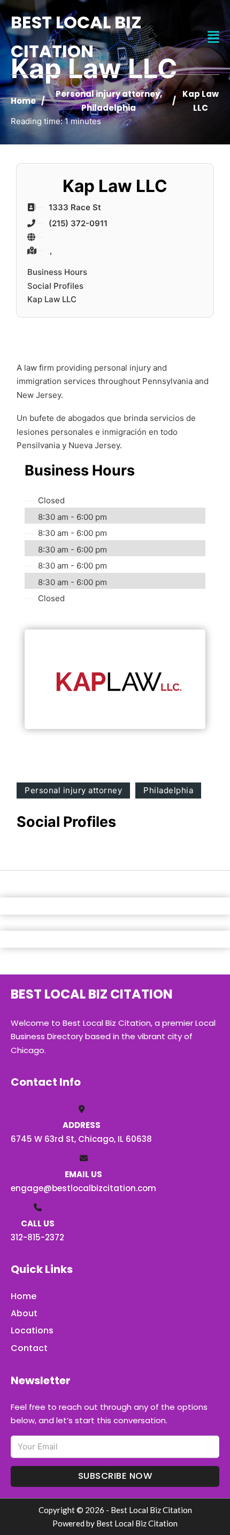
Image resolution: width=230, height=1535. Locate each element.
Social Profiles (55, 286)
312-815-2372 (37, 1237)
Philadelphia (108, 107)
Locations (32, 1330)
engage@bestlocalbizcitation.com (83, 1188)
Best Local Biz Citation (76, 36)
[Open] (213, 37)
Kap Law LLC (51, 299)
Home (23, 100)
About (24, 1313)
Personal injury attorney (108, 93)
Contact (29, 1348)
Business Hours (57, 272)
